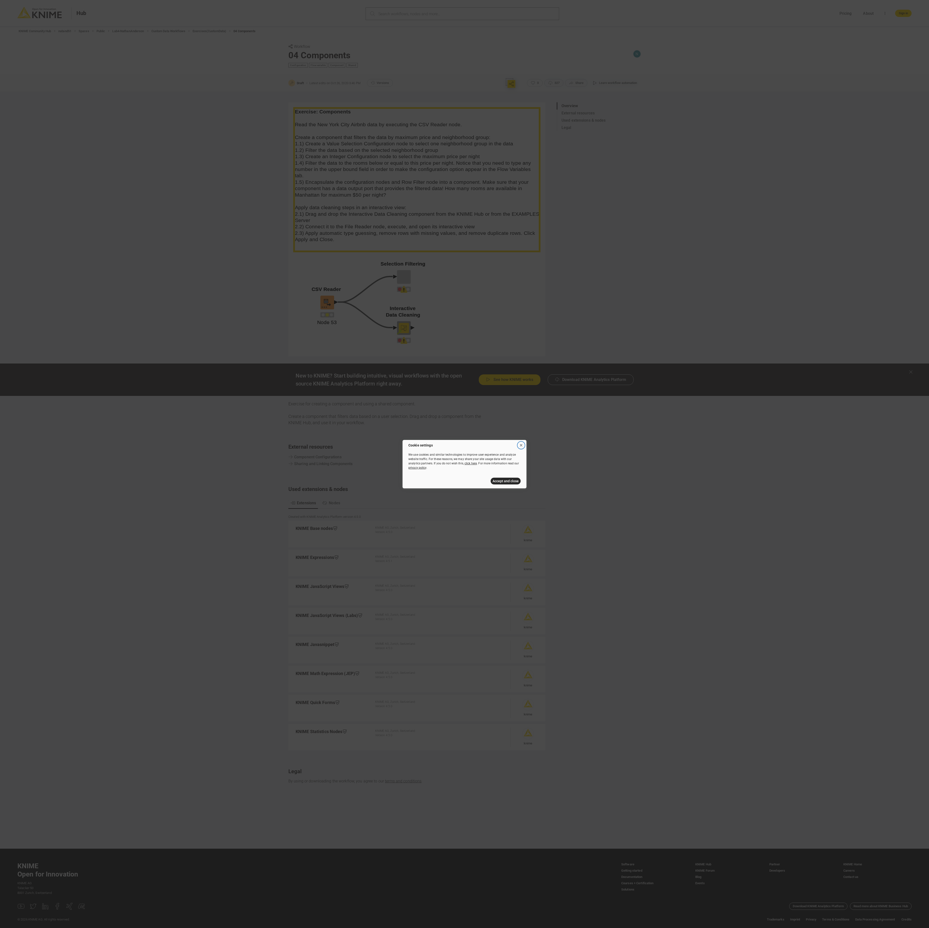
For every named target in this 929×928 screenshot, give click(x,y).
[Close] (521, 445)
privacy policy (417, 467)
